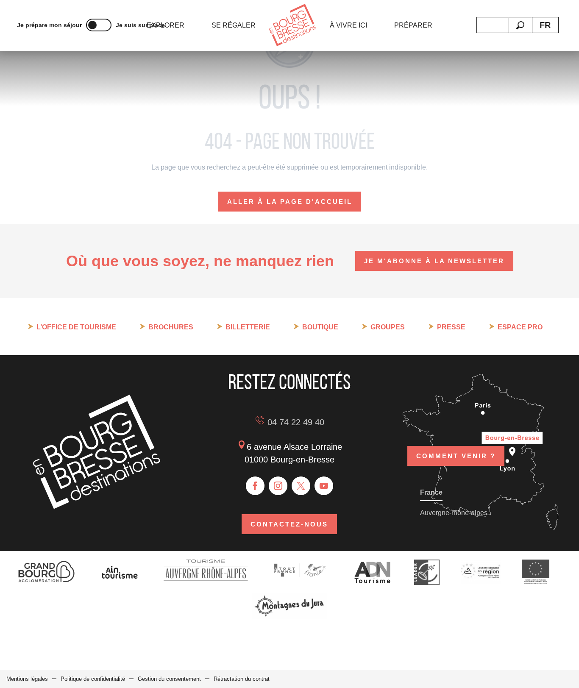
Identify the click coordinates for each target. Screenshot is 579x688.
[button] (520, 25)
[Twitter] (301, 485)
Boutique (320, 327)
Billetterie (247, 327)
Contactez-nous (289, 524)
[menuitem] (165, 25)
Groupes (387, 327)
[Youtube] (324, 485)
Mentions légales (27, 679)
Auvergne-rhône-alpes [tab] (453, 512)
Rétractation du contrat (242, 679)
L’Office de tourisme (76, 327)
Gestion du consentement (169, 679)
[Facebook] (255, 485)
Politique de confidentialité (93, 679)
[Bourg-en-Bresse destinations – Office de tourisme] (96, 506)
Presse (451, 327)
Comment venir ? (455, 456)
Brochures (170, 327)
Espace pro (520, 327)
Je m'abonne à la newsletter (434, 261)
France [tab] (431, 492)
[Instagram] (278, 485)
